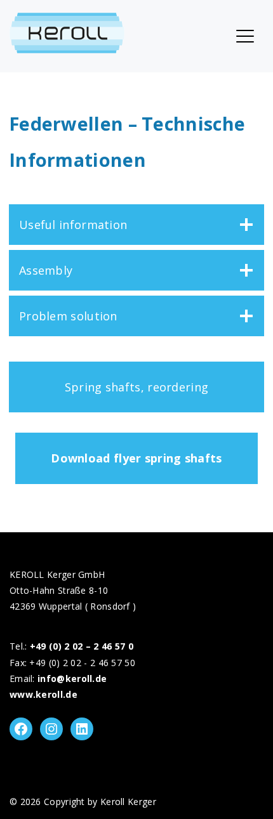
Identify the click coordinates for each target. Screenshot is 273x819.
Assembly (45, 270)
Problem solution (68, 316)
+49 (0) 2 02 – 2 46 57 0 (81, 646)
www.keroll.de (43, 694)
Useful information (73, 224)
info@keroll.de (72, 678)
